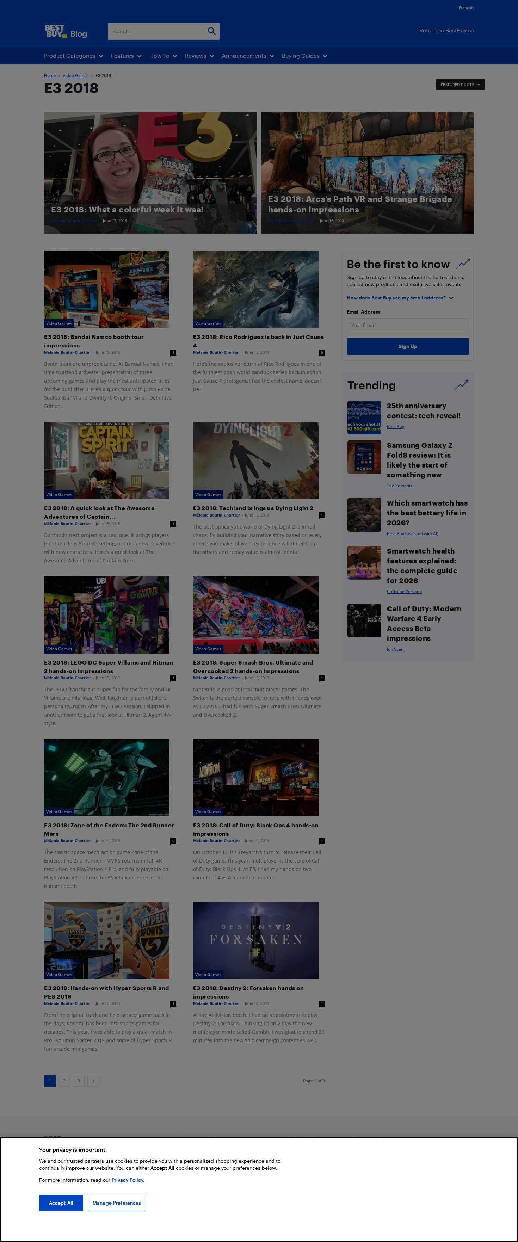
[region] (259, 1189)
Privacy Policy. (128, 1180)
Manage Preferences (117, 1203)
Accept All (61, 1203)
